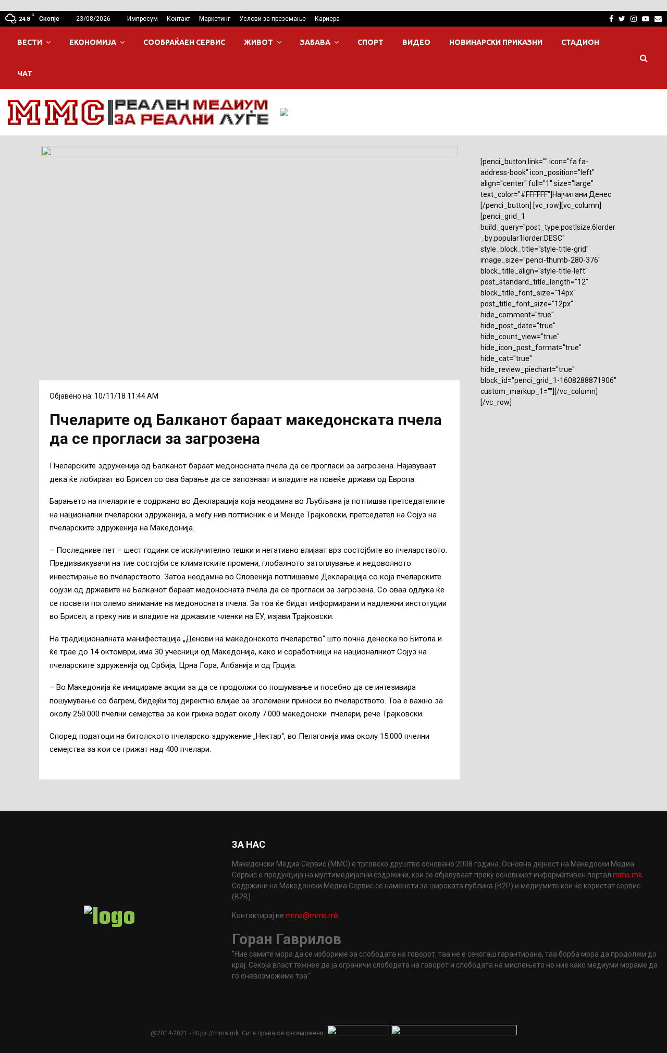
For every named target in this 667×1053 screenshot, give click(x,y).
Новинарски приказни (495, 42)
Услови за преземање (272, 18)
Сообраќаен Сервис (184, 42)
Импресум (142, 18)
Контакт (178, 18)
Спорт (370, 42)
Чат (24, 73)
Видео (416, 42)
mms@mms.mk (312, 915)
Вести (29, 42)
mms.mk (627, 875)
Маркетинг (214, 18)
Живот (258, 42)
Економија (92, 42)
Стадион (580, 42)
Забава (315, 42)
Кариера (327, 18)
